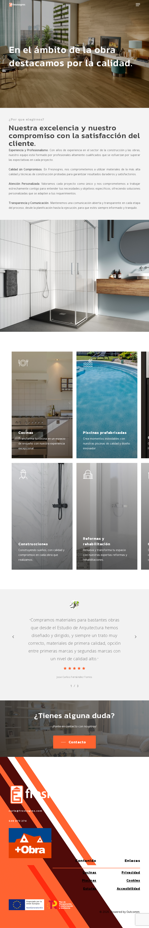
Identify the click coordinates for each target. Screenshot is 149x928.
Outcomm (132, 912)
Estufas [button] (89, 888)
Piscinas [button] (89, 880)
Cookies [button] (133, 880)
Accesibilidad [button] (128, 888)
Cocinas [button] (89, 872)
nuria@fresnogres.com (25, 811)
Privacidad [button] (131, 872)
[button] (138, 5)
